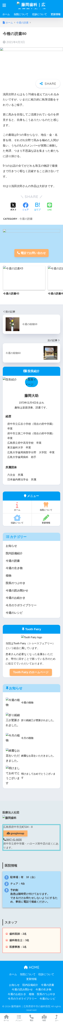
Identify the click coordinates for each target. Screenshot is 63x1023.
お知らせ (11, 545)
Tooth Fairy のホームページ (30, 672)
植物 (8, 575)
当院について (21, 14)
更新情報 (56, 14)
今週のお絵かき (15, 597)
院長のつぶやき (15, 583)
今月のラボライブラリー (21, 605)
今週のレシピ (14, 612)
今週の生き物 (14, 568)
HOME (33, 967)
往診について (39, 14)
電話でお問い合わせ (33, 252)
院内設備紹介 (14, 553)
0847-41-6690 (14, 839)
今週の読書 (26, 218)
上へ (56, 1020)
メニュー (18, 1020)
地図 (44, 1020)
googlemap (17, 833)
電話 (31, 1020)
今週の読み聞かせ (17, 590)
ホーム (6, 14)
